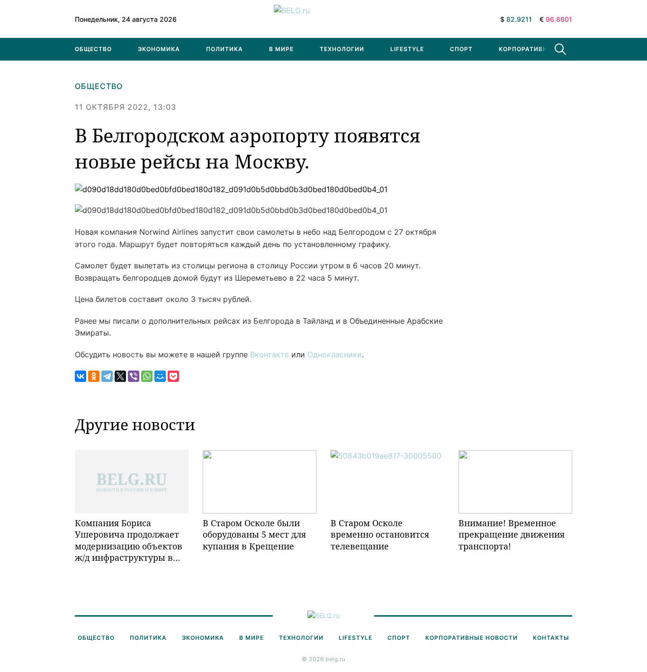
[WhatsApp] (147, 376)
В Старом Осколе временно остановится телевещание (380, 534)
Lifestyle (407, 49)
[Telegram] (107, 376)
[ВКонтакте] (80, 376)
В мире (281, 49)
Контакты (551, 637)
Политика (224, 49)
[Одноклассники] (93, 376)
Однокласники (334, 354)
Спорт (461, 49)
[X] (120, 376)
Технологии (342, 49)
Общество (93, 49)
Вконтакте (269, 354)
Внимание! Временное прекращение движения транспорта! (511, 534)
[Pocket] (173, 376)
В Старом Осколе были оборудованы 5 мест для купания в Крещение (254, 534)
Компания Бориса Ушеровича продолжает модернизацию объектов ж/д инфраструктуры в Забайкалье (128, 540)
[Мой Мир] (160, 376)
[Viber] (133, 376)
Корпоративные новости (545, 49)
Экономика (159, 49)
